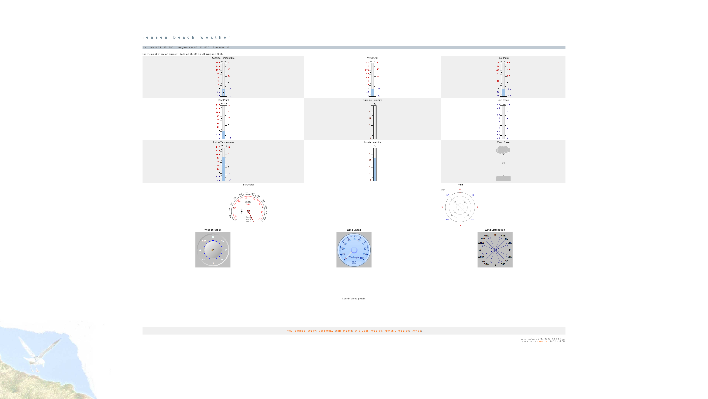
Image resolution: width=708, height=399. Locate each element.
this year (362, 330)
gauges (300, 330)
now (289, 330)
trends (416, 330)
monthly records (397, 330)
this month (344, 330)
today (312, 330)
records (376, 330)
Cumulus (542, 341)
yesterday (326, 330)
